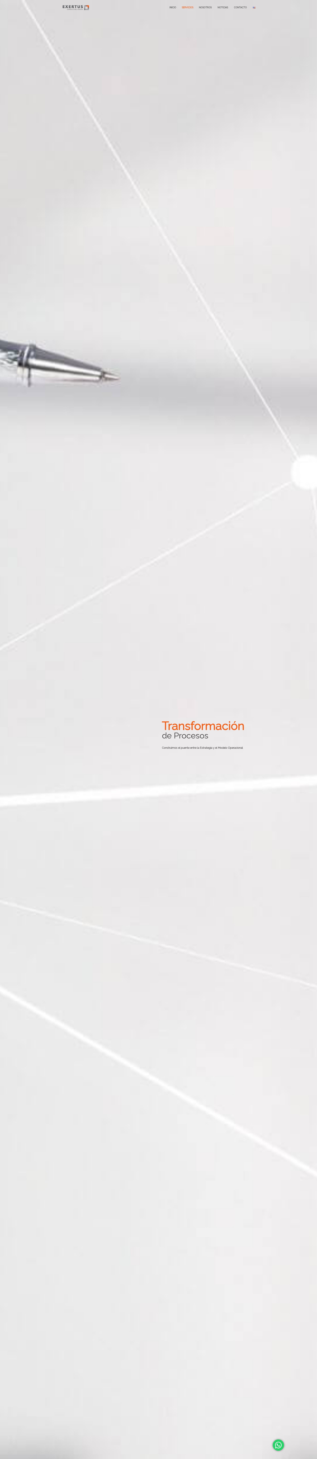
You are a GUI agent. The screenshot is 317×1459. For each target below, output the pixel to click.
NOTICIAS (223, 7)
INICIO (173, 7)
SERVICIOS (187, 7)
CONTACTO (240, 7)
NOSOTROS (205, 7)
